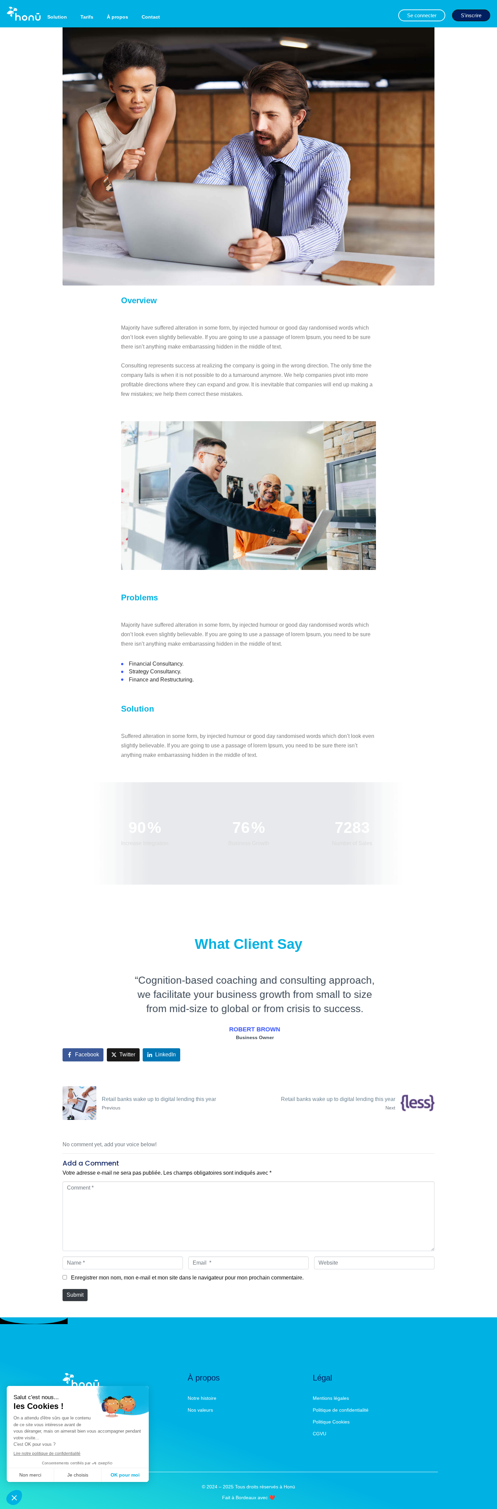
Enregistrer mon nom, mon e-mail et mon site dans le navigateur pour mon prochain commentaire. (187, 1277)
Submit (75, 1295)
